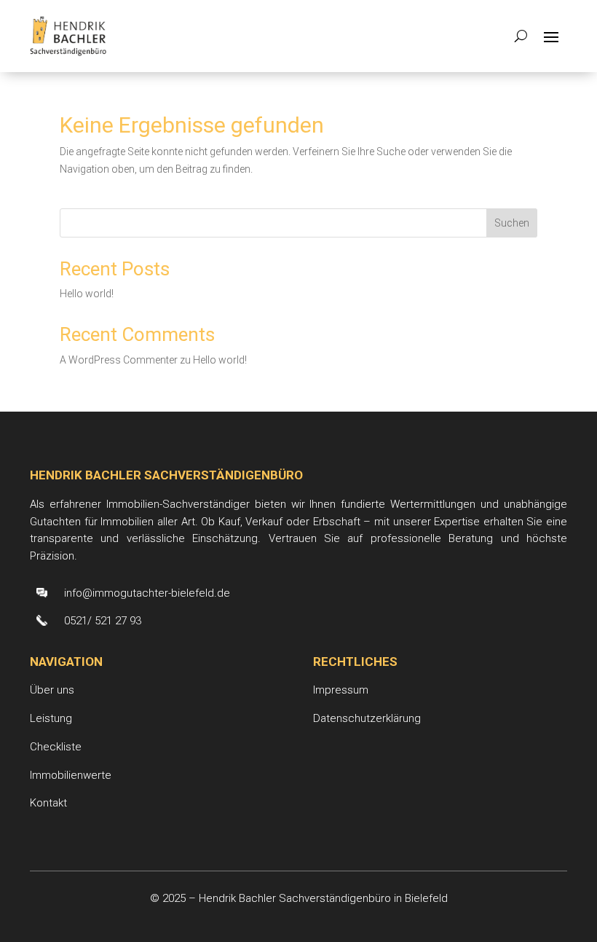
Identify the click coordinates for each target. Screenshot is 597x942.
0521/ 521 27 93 (102, 620)
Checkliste (56, 746)
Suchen (511, 223)
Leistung (51, 718)
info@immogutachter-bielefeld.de (147, 593)
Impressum (340, 689)
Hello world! (87, 293)
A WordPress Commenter (119, 360)
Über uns (52, 689)
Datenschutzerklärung (367, 718)
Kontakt (48, 802)
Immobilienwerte (70, 775)
